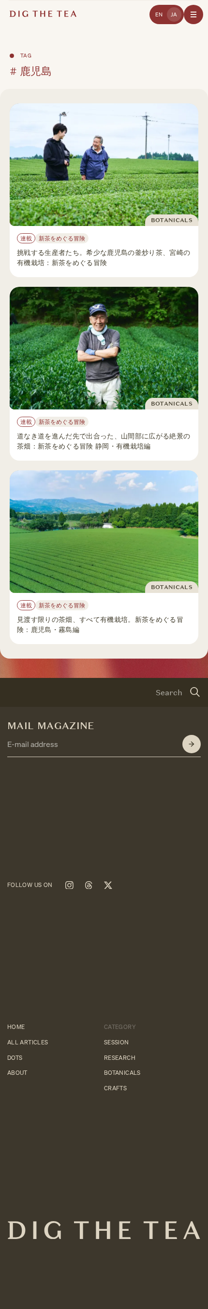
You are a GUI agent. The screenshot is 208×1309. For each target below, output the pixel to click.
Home (16, 1026)
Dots (14, 1057)
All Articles (27, 1042)
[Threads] (88, 885)
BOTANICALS (122, 1073)
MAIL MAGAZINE (51, 726)
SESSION (116, 1042)
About (17, 1073)
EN (159, 14)
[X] (108, 885)
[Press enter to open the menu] (193, 14)
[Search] (195, 692)
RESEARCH (119, 1057)
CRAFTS (115, 1088)
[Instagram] (69, 885)
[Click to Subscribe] (191, 744)
